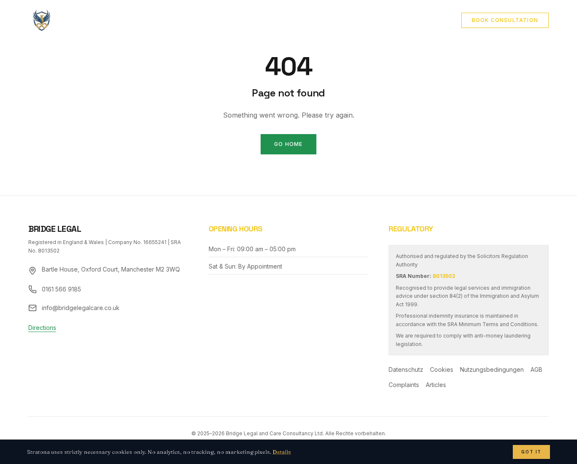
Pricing (390, 20)
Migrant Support (287, 20)
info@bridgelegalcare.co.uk (81, 307)
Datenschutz (406, 369)
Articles (432, 20)
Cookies (441, 369)
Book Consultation (505, 20)
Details (281, 451)
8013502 (444, 276)
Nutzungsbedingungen (492, 369)
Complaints (404, 384)
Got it (531, 452)
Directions (42, 327)
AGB (536, 369)
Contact (347, 20)
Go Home (288, 144)
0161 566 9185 (61, 289)
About (187, 20)
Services (227, 20)
